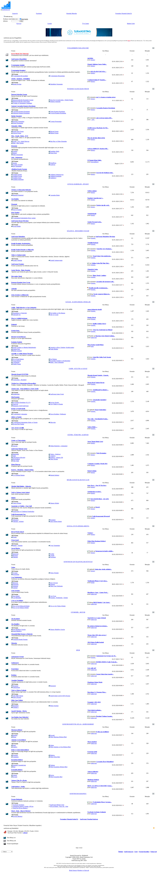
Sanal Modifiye (17, 631)
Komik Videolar (17, 260)
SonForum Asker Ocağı (57, 394)
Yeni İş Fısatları (17, 209)
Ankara (15, 775)
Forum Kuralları (144, 851)
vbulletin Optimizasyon (56, 174)
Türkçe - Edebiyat (55, 454)
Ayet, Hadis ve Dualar (56, 404)
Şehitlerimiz (16, 394)
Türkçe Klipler (17, 503)
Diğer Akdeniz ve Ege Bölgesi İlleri (60, 747)
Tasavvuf (15, 404)
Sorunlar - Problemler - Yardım (59, 597)
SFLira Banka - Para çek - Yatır (59, 806)
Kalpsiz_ (93, 238)
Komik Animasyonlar (56, 260)
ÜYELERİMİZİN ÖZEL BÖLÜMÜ (78, 48)
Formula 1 (16, 707)
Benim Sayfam (17, 84)
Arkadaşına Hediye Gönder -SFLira (23, 806)
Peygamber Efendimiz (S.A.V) (22, 402)
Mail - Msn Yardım (18, 143)
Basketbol (15, 706)
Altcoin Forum (17, 133)
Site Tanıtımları (17, 166)
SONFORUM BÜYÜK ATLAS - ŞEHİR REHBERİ (78, 724)
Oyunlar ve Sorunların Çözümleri (22, 103)
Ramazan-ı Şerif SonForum (21, 406)
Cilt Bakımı (16, 362)
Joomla (15, 163)
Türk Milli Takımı (18, 696)
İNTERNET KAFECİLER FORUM (78, 89)
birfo (92, 346)
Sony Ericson (54, 583)
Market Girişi (131, 23)
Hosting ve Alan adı (83, 870)
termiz (92, 129)
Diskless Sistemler (55, 101)
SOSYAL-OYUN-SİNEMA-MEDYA (78, 526)
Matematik (16, 454)
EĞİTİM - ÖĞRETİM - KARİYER (78, 435)
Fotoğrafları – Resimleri (19, 380)
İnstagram (15, 554)
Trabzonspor (16, 687)
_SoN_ (93, 119)
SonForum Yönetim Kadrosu (89, 819)
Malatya (52, 755)
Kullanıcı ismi (7, 19)
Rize (14, 767)
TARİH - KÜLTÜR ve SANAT (78, 368)
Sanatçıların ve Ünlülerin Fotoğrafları (23, 511)
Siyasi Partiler (17, 226)
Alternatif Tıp (16, 314)
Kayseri (15, 777)
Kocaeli (52, 735)
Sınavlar (15, 446)
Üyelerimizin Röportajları (57, 76)
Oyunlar (15, 573)
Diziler (15, 537)
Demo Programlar (18, 123)
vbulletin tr (53, 178)
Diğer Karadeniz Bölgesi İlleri (58, 767)
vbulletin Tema (17, 178)
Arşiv (136, 851)
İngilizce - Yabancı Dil (56, 457)
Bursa (14, 737)
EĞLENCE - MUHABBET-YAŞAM (78, 231)
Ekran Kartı (53, 153)
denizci (93, 60)
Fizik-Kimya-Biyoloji (19, 457)
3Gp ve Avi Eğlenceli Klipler (21, 606)
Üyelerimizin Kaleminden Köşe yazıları (24, 218)
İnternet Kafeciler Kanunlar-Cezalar (23, 100)
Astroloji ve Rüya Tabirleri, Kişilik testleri (62, 347)
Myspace (15, 555)
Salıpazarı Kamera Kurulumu (21, 113)
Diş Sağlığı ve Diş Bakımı (57, 313)
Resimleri (53, 520)
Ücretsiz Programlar (56, 121)
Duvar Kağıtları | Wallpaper (58, 414)
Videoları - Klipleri (18, 521)
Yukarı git (153, 851)
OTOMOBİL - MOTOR (78, 612)
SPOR (78, 650)
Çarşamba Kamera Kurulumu (21, 111)
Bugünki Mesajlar (71, 13)
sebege (25, 833)
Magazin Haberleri (18, 195)
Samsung (15, 586)
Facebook (39, 13)
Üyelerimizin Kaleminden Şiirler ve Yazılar (25, 422)
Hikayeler (53, 422)
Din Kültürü (16, 459)
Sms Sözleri (16, 596)
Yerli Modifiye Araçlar (19, 629)
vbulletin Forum (17, 176)
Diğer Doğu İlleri (55, 757)
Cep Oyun (53, 596)
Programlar (16, 574)
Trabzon (52, 765)
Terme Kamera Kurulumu (57, 111)
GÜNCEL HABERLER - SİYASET (78, 184)
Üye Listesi (85, 23)
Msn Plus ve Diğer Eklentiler (58, 141)
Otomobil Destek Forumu (20, 639)
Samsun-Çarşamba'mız (19, 765)
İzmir (14, 745)
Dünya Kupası (17, 697)
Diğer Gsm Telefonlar (56, 586)
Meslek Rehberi (54, 475)
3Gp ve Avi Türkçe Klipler (58, 606)
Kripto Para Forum (18, 131)
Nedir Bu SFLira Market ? (20, 808)
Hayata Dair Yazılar (18, 424)
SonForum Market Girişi (57, 805)
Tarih (14, 456)
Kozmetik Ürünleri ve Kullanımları (60, 361)
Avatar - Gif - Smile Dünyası (21, 141)
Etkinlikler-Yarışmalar (56, 84)
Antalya (15, 747)
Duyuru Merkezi (17, 816)
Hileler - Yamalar (17, 545)
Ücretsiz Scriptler (18, 164)
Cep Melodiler (17, 597)
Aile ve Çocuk (54, 314)
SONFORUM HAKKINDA (78, 793)
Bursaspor (53, 686)
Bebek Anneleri (17, 351)
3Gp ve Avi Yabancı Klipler (21, 607)
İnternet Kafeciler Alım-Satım (21, 101)
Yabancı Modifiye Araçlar (57, 629)
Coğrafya (52, 456)
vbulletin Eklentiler (18, 179)
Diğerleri (15, 557)
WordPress (53, 163)
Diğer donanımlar (18, 154)
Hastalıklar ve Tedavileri (20, 313)
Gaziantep (16, 757)
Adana (52, 745)
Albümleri (15, 520)
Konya (52, 775)
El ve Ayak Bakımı (18, 359)
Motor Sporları (54, 706)
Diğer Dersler (54, 459)
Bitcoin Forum (54, 131)
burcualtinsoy (95, 162)
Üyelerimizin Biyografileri (20, 76)
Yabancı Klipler (54, 503)
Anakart (15, 151)
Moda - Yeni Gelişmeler (57, 362)
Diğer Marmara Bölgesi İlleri (58, 737)
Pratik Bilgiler (54, 349)
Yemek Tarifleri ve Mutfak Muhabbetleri (24, 347)
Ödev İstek (16, 461)
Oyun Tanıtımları (55, 545)
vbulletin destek (17, 174)
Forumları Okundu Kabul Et (123, 13)
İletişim (120, 851)
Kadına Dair (16, 349)
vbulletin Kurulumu (55, 176)
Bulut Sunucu (73, 870)
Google (49, 23)
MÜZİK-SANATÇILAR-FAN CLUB (78, 480)
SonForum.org (128, 851)
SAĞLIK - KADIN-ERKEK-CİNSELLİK (78, 302)
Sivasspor (15, 686)
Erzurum (15, 755)
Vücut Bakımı (17, 361)
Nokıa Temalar (54, 573)
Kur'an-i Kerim (54, 402)
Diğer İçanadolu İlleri (56, 777)
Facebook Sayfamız (18, 805)
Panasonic (16, 584)
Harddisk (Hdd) (54, 151)
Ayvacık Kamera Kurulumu (58, 113)
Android (15, 588)
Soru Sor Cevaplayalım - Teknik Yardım (61, 100)
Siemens (52, 584)
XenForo (52, 164)
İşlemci (15, 153)
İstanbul (15, 735)
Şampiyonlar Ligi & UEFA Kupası (60, 696)
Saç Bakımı (53, 359)
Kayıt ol (19, 23)
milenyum (94, 337)
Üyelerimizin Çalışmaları (20, 414)
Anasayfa (15, 13)
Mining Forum (54, 133)
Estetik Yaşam (17, 364)
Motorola (15, 583)
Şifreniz (5, 21)
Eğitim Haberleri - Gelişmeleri (58, 446)
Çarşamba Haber (55, 195)
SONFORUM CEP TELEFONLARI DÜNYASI (78, 561)
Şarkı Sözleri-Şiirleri (56, 521)
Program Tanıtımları (18, 121)
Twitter (52, 554)
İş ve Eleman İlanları (19, 475)
